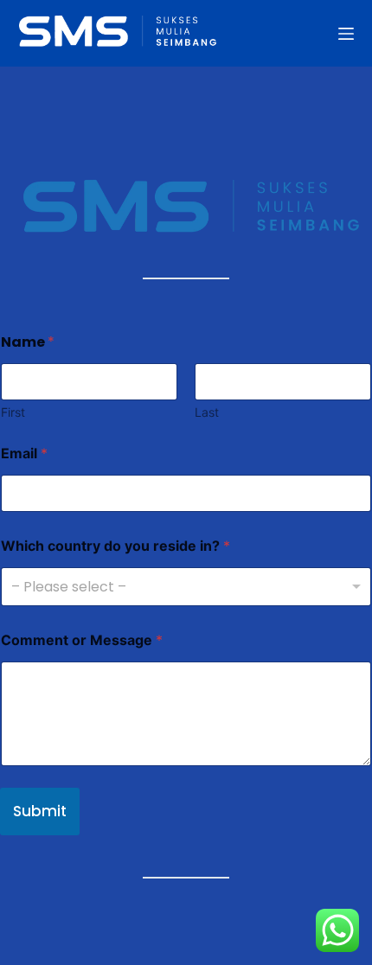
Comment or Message (82, 640)
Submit (40, 811)
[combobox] (186, 586)
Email (24, 453)
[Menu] (346, 34)
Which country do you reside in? (115, 546)
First (13, 412)
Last (207, 412)
